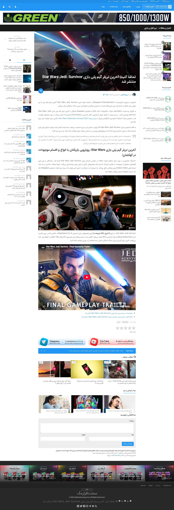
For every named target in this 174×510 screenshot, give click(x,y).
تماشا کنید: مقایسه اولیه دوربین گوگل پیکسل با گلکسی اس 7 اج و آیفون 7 (57, 382)
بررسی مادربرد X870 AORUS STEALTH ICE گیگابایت (155, 119)
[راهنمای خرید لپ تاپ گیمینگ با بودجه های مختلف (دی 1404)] (14, 473)
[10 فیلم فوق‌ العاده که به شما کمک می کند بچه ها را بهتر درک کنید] (87, 404)
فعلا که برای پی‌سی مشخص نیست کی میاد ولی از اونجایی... (14, 162)
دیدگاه (131, 421)
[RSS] (96, 506)
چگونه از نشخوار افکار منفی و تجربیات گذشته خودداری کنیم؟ (56, 412)
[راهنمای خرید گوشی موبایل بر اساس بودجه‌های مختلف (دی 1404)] (101, 473)
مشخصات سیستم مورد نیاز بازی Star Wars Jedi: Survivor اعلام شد (109, 313)
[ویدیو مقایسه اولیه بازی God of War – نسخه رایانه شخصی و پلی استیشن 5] (119, 369)
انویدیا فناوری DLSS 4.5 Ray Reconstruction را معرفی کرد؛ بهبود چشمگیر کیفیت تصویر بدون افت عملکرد (152, 66)
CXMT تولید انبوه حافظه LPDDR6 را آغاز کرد (15, 109)
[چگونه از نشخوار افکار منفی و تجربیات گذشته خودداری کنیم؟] (54, 404)
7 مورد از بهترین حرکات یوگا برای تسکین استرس (152, 210)
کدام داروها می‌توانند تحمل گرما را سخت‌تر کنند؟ (120, 412)
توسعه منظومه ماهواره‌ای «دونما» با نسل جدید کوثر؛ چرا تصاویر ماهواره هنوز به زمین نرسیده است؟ (12, 89)
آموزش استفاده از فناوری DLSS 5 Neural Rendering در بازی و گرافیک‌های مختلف (13, 68)
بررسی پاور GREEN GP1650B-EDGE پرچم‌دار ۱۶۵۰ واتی (155, 99)
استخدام (142, 485)
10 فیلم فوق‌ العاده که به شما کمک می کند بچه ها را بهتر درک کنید (87, 412)
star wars (125, 322)
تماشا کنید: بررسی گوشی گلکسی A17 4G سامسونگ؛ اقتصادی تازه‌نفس (153, 129)
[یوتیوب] (112, 342)
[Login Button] (4, 7)
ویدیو (118, 322)
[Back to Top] (87, 489)
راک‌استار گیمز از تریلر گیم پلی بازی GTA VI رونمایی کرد (153, 56)
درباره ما (157, 485)
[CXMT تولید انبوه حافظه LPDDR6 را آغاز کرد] (27, 109)
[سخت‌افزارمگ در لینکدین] (78, 506)
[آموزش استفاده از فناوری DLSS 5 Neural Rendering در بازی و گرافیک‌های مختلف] (27, 69)
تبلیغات (150, 485)
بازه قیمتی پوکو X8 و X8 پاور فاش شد (112, 351)
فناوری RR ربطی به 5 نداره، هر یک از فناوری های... (14, 145)
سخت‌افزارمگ (167, 485)
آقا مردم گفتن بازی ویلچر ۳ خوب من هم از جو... (14, 170)
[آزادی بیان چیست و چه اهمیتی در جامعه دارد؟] (166, 218)
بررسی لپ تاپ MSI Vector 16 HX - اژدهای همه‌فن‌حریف (154, 140)
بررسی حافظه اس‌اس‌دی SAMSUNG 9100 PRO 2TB (153, 109)
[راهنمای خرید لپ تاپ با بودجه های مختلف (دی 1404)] (43, 473)
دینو (109, 1)
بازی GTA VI (165, 1)
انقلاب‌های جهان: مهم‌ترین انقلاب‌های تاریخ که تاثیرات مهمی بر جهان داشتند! (158, 181)
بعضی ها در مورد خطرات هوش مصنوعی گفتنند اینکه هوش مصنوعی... (14, 129)
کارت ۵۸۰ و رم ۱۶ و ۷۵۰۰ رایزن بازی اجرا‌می (15, 204)
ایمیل (83, 435)
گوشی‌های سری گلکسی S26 (139, 1)
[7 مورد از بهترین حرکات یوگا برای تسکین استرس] (166, 210)
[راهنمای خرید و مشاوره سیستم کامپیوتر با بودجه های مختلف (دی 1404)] (130, 473)
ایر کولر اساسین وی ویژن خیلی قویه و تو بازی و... (14, 153)
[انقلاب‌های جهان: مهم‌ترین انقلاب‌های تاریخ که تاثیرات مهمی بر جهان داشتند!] (157, 171)
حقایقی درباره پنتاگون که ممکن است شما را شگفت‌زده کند (152, 194)
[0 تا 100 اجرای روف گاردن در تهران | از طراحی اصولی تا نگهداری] (166, 202)
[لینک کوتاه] (104, 95)
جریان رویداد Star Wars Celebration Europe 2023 (78, 118)
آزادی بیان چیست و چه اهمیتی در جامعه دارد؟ (153, 218)
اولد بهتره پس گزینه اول (18, 137)
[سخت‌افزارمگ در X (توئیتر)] (81, 506)
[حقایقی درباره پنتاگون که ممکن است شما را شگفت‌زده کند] (166, 194)
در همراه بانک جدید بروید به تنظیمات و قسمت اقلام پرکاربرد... (14, 178)
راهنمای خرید (127, 6)
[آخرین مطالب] (24, 60)
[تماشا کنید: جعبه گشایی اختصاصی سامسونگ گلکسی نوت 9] (87, 369)
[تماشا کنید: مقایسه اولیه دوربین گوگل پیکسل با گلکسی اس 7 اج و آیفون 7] (54, 369)
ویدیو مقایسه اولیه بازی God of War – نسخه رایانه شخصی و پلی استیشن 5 (122, 382)
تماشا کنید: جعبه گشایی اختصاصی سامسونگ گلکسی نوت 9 (90, 382)
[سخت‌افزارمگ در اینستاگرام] (87, 506)
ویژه (103, 6)
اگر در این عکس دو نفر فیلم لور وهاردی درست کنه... (16, 195)
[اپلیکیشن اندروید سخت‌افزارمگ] (93, 506)
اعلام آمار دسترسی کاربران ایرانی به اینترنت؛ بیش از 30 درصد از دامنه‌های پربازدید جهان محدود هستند (13, 79)
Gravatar (117, 455)
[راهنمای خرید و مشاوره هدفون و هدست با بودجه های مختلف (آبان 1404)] (159, 473)
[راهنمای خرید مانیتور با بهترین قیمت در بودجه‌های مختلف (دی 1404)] (72, 473)
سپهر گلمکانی (124, 95)
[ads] (87, 18)
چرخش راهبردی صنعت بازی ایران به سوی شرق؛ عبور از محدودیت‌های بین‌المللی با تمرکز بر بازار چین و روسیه (152, 77)
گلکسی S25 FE (154, 1)
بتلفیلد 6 (115, 1)
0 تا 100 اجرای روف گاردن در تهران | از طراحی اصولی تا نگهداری (152, 202)
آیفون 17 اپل (124, 1)
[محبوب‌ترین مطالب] (10, 60)
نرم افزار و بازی (150, 28)
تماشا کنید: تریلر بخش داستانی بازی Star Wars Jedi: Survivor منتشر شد (107, 317)
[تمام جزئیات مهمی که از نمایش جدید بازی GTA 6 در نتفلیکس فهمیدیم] (167, 46)
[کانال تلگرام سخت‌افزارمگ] (90, 506)
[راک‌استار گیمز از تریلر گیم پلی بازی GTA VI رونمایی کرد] (167, 56)
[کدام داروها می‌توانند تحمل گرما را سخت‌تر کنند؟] (119, 404)
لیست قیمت (114, 6)
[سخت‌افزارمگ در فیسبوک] (84, 506)
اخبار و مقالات (149, 6)
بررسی (138, 6)
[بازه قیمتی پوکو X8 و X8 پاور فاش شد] (27, 99)
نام (132, 435)
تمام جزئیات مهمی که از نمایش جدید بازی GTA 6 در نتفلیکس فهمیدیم (153, 46)
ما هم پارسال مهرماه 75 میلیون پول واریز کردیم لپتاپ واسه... (15, 187)
